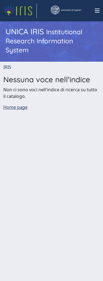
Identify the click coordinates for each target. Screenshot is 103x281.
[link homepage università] (66, 10)
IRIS (7, 67)
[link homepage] (20, 10)
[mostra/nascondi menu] (97, 10)
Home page (15, 107)
